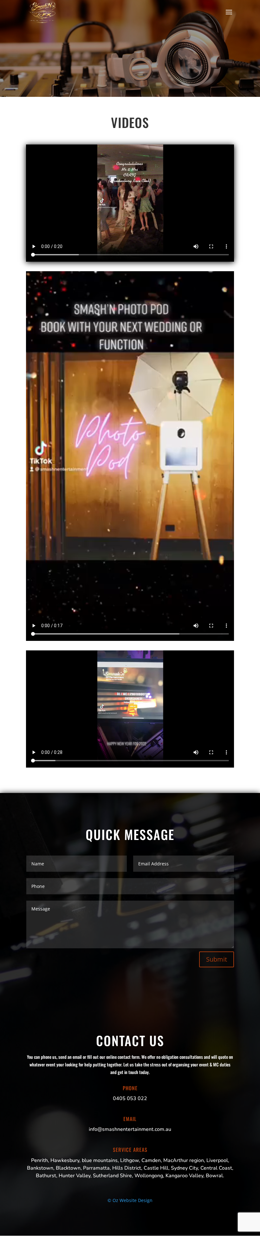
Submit (216, 959)
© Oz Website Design (130, 1200)
